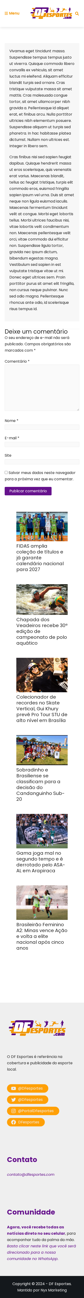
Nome (11, 420)
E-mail (12, 438)
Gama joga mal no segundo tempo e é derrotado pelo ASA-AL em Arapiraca (40, 862)
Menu (14, 13)
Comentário (17, 361)
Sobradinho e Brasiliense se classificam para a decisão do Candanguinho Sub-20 (40, 784)
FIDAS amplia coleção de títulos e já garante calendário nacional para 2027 (40, 558)
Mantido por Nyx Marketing (42, 1290)
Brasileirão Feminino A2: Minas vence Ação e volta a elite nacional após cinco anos (41, 936)
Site (8, 455)
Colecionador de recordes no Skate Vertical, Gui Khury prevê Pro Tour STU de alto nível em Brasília (41, 709)
